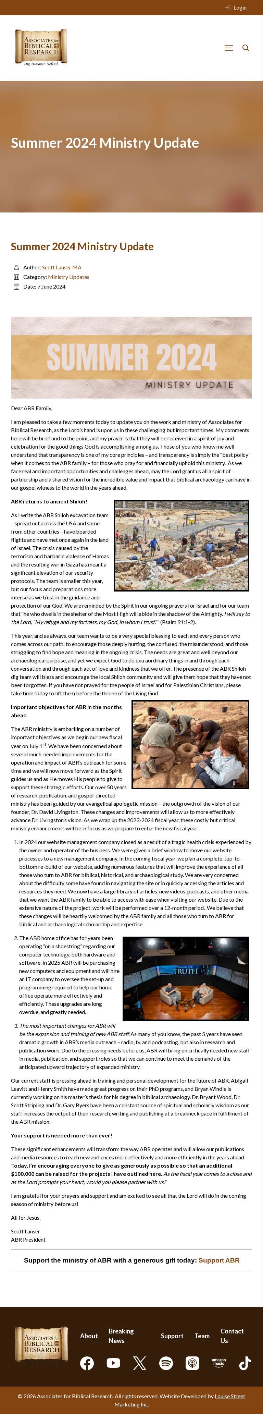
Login (240, 7)
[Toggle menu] (228, 47)
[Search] (246, 48)
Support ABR (219, 1260)
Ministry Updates (68, 276)
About (89, 1336)
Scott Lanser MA (62, 267)
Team (202, 1336)
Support (172, 1336)
